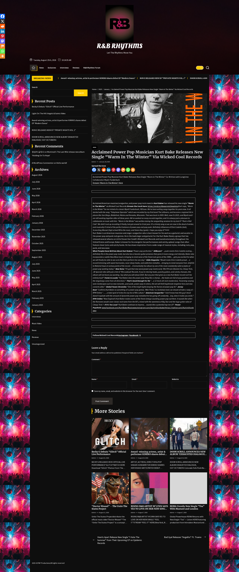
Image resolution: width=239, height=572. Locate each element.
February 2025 (38, 298)
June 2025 (36, 270)
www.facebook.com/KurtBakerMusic (117, 307)
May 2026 (36, 195)
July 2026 (36, 182)
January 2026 (37, 223)
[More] (133, 170)
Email (135, 379)
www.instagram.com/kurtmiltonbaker (148, 307)
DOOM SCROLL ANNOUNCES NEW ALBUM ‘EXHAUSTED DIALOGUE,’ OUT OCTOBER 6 (198, 78)
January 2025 (37, 305)
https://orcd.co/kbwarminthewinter (163, 206)
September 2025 (39, 250)
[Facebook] (94, 170)
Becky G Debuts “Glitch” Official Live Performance (109, 453)
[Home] (33, 68)
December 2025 (38, 229)
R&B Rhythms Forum (91, 68)
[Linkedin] (108, 170)
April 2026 (36, 202)
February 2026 (38, 216)
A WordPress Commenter (42, 163)
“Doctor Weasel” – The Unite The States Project (109, 507)
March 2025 (36, 291)
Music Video (37, 323)
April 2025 (36, 284)
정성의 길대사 (38, 152)
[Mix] (123, 170)
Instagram (123, 335)
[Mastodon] (118, 170)
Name (95, 379)
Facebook (133, 335)
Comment (96, 359)
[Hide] (1, 61)
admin (94, 162)
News (41, 68)
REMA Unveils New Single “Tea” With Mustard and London (187, 507)
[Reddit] (104, 170)
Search (34, 87)
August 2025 (37, 257)
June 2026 (36, 188)
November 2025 (38, 236)
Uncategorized (38, 344)
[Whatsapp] (128, 170)
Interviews (64, 68)
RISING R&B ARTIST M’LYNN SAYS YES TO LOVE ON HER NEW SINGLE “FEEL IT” (149, 509)
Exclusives (52, 68)
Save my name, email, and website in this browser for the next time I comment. (124, 391)
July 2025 (36, 264)
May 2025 (36, 277)
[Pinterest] (113, 170)
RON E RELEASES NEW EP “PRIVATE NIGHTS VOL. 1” (134, 78)
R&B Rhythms (119, 46)
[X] (99, 170)
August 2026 (37, 175)
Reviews (76, 68)
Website (175, 379)
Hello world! (61, 163)
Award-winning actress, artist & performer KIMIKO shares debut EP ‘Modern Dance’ (70, 78)
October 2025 (37, 243)
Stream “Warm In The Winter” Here (108, 183)
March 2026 (36, 209)
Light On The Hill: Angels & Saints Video (48, 113)
